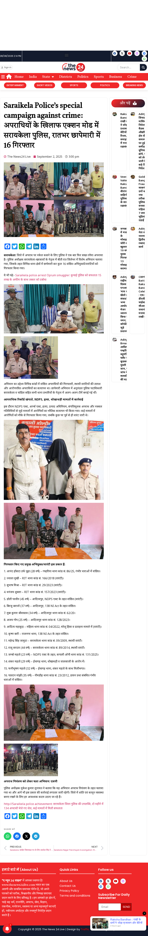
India (33, 76)
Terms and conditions (75, 896)
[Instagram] (137, 53)
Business (115, 76)
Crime (132, 76)
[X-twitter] (122, 53)
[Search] (143, 67)
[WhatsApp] (7, 836)
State (46, 76)
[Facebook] (114, 53)
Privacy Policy (69, 891)
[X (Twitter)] (26, 836)
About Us (66, 881)
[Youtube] (129, 53)
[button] (67, 55)
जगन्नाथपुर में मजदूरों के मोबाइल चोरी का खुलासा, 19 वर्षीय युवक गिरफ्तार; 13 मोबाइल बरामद (125, 248)
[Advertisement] (74, 25)
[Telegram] (36, 836)
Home (19, 76)
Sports (99, 76)
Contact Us (68, 886)
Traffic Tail (88, 929)
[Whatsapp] (144, 58)
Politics (82, 76)
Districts (65, 76)
